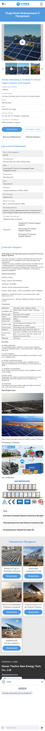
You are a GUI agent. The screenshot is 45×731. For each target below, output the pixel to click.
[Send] (42, 727)
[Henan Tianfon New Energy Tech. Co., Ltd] (23, 4)
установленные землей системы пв (18, 530)
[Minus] (42, 682)
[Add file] (2, 727)
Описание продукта (33, 137)
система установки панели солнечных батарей (23, 516)
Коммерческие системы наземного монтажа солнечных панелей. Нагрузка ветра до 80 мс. (11, 642)
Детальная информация (12, 137)
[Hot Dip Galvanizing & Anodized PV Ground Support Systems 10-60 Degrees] (22, 42)
